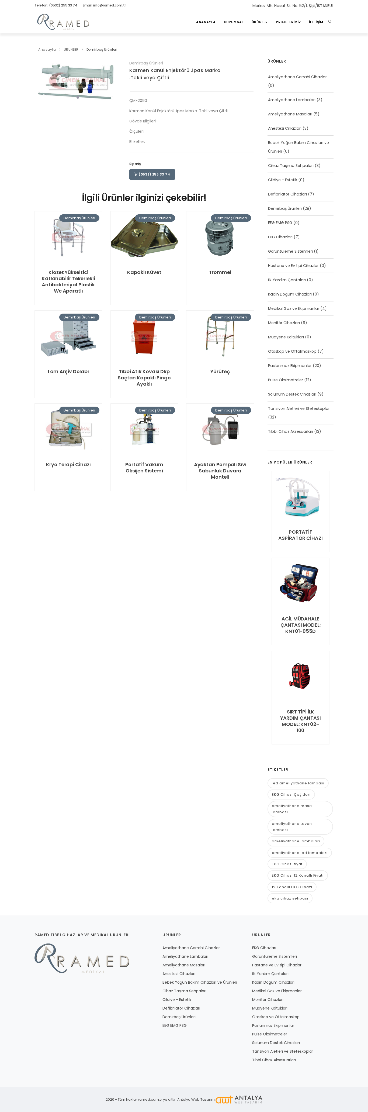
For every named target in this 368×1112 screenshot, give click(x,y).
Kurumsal (234, 22)
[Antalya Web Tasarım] (239, 1099)
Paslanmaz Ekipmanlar (290, 365)
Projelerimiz (288, 22)
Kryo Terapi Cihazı (68, 464)
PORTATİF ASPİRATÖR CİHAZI (300, 534)
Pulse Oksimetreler (285, 380)
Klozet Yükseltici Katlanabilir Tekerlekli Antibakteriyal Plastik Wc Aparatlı (68, 281)
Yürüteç (220, 371)
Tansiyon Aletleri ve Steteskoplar (299, 408)
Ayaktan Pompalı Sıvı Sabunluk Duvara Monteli (220, 470)
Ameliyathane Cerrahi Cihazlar (297, 77)
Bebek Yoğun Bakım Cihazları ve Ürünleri (199, 982)
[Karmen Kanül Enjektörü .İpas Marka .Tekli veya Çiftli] (77, 80)
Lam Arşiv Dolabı (68, 371)
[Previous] (39, 80)
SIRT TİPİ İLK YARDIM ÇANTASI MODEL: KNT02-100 (300, 721)
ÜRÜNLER (260, 22)
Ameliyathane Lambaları (291, 99)
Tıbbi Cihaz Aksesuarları (290, 431)
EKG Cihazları (280, 237)
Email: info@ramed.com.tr (104, 5)
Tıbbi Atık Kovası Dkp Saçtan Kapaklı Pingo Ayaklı (144, 377)
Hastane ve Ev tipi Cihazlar (293, 265)
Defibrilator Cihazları (287, 194)
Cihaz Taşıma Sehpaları (291, 165)
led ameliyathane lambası (298, 783)
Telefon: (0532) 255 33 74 (55, 5)
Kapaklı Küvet (144, 272)
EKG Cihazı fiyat (287, 864)
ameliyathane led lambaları (300, 852)
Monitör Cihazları (284, 322)
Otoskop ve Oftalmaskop (292, 351)
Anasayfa (206, 22)
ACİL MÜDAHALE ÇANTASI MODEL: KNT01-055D (300, 624)
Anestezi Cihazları (284, 128)
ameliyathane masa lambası (292, 809)
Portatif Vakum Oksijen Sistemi (144, 467)
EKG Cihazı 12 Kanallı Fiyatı (298, 875)
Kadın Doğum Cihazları (290, 294)
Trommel (220, 272)
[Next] (115, 80)
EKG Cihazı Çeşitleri (291, 794)
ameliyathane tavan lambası (292, 826)
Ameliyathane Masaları (290, 114)
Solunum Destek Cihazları (292, 394)
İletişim (316, 22)
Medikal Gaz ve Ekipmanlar (293, 308)
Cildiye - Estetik (282, 180)
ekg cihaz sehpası (290, 898)
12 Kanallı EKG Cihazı (292, 887)
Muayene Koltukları (286, 337)
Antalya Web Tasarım (196, 1099)
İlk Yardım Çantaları (287, 280)
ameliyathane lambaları (296, 841)
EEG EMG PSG (280, 222)
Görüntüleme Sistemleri (290, 251)
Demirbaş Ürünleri (101, 49)
